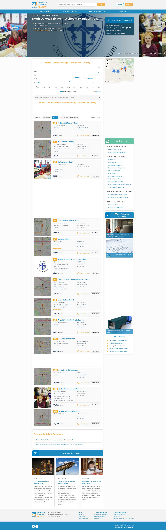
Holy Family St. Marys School (68, 220)
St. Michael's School (65, 162)
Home (80, 513)
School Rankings (83, 519)
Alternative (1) (112, 173)
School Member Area (120, 513)
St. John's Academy (67, 142)
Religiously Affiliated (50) (115, 182)
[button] (125, 69)
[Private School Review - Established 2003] (39, 5)
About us (81, 515)
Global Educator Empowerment (118, 349)
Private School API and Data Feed (124, 519)
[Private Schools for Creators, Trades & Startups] (67, 467)
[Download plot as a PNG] (99, 67)
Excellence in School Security (118, 340)
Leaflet (123, 82)
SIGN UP (128, 5)
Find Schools (82, 517)
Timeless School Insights (116, 343)
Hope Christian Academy (70, 411)
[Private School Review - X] (33, 526)
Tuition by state (113, 205)
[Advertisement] (67, 198)
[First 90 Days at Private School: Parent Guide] (92, 467)
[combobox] (76, 4)
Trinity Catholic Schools (69, 370)
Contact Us (97, 519)
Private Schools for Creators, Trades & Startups (66, 482)
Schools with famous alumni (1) (117, 187)
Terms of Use (119, 527)
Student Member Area (100, 513)
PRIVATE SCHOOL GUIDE (97, 11)
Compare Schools (99, 517)
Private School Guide (100, 515)
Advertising (117, 517)
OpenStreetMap (130, 82)
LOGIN (120, 5)
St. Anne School (63, 239)
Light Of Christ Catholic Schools (72, 320)
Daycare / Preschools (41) (115, 165)
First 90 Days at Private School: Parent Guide (91, 482)
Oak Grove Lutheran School (71, 389)
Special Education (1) (114, 171)
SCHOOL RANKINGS (70, 11)
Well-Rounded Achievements (118, 351)
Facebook (37, 526)
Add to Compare (84, 136)
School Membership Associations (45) (119, 185)
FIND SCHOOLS (45, 11)
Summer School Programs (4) (116, 168)
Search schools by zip (114, 150)
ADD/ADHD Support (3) (115, 176)
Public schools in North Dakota (117, 195)
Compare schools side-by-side (117, 152)
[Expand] (107, 67)
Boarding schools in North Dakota (118, 197)
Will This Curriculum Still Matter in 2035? (41, 482)
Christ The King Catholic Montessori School (74, 279)
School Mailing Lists (120, 515)
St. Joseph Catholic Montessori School (128, 53)
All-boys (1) (111, 160)
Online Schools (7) (113, 179)
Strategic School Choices (116, 346)
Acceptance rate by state (115, 208)
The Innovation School (67, 339)
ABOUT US (122, 11)
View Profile (95, 135)
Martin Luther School (66, 300)
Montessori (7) (112, 162)
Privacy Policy (128, 527)
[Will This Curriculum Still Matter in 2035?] (43, 467)
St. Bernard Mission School (67, 123)
